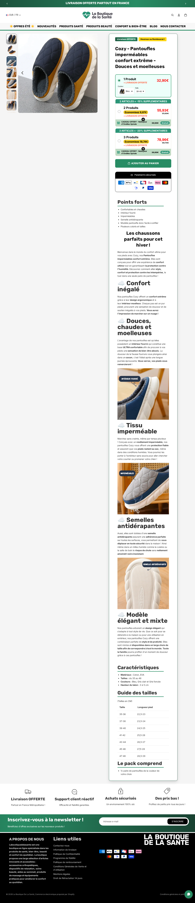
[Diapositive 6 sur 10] (11, 94)
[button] (143, 85)
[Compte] (179, 15)
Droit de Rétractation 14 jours (67, 878)
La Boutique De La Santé (23, 894)
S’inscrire (177, 821)
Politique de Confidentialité (66, 854)
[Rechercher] (172, 15)
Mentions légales (61, 874)
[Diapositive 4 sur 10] (11, 72)
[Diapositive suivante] (185, 3)
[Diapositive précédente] (7, 3)
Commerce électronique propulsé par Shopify (54, 894)
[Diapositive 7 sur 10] (11, 106)
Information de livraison (64, 849)
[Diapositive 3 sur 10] (11, 61)
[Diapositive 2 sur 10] (11, 50)
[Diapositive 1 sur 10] (11, 39)
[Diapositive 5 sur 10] (11, 83)
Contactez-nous (61, 845)
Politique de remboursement (67, 862)
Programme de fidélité (64, 858)
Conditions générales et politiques (174, 894)
